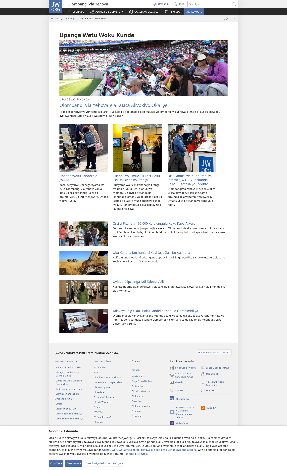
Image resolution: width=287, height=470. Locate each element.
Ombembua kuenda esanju (68, 388)
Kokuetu (55, 18)
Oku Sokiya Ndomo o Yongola (104, 463)
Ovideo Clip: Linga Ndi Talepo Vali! (138, 281)
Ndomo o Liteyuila (136, 454)
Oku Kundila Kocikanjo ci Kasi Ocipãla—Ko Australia (151, 252)
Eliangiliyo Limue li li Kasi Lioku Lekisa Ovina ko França (136, 178)
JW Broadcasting (102, 416)
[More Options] (233, 18)
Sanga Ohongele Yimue (215, 368)
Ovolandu (137, 415)
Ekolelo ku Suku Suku (66, 408)
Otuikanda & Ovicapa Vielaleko (109, 382)
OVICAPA (98, 411)
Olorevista (99, 392)
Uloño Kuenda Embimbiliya (68, 413)
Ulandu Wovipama (103, 402)
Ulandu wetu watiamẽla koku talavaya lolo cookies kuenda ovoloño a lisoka (149, 450)
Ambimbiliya (100, 367)
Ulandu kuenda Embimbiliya (69, 418)
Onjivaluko (137, 401)
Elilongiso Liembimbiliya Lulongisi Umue (67, 374)
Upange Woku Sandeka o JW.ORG (78, 178)
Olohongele (137, 396)
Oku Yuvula (74, 463)
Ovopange (70, 18)
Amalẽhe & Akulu (63, 398)
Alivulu (97, 372)
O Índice (98, 407)
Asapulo (136, 360)
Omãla (58, 403)
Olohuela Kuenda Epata (67, 393)
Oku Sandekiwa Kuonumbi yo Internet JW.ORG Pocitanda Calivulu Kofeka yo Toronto (190, 180)
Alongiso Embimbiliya (66, 360)
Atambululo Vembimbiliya (68, 367)
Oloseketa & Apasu (141, 391)
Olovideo (98, 421)
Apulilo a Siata (138, 376)
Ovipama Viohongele (104, 397)
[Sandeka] (226, 18)
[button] (107, 11)
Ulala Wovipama (102, 387)
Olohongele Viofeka (141, 406)
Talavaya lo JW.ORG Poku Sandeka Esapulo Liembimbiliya (155, 311)
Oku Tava (56, 463)
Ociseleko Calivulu (102, 360)
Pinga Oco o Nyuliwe (142, 381)
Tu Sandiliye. (138, 386)
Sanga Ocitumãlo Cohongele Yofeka (181, 375)
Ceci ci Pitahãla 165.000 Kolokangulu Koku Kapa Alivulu (154, 223)
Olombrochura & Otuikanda (107, 377)
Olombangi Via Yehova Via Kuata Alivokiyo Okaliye (113, 105)
